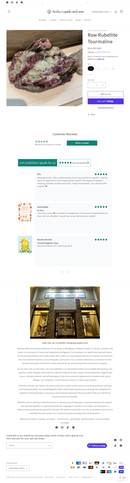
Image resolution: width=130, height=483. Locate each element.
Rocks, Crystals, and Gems (20, 477)
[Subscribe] (49, 445)
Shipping (91, 52)
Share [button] (93, 114)
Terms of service (73, 477)
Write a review (82, 143)
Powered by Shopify (36, 477)
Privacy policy (61, 477)
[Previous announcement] (42, 2)
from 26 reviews (79, 162)
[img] (65, 162)
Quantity (91, 80)
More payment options (105, 107)
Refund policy (49, 477)
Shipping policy (87, 477)
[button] (9, 11)
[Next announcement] (87, 2)
